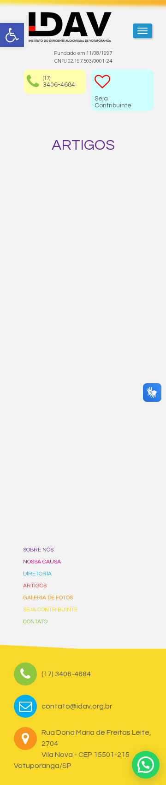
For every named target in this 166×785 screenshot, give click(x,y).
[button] (146, 765)
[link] (12, 35)
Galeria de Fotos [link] (48, 598)
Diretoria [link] (37, 574)
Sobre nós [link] (38, 550)
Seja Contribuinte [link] (50, 610)
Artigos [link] (35, 586)
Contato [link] (35, 622)
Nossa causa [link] (42, 562)
